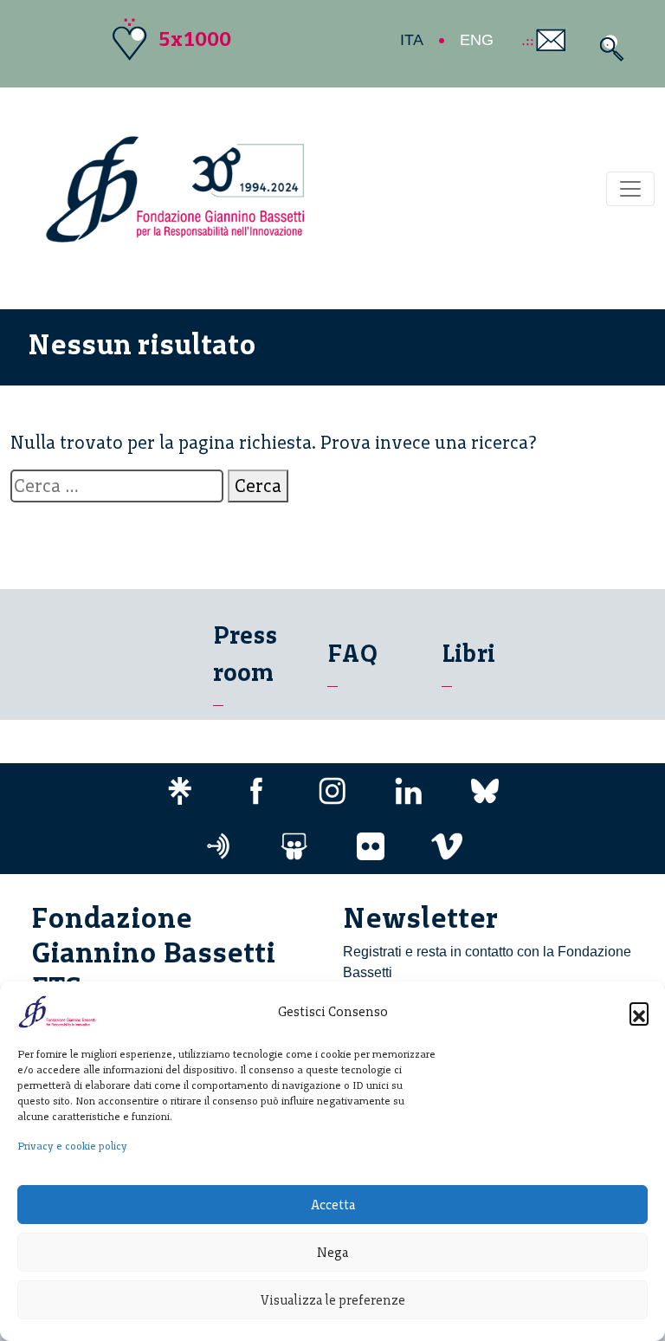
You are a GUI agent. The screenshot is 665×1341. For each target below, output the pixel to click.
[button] (639, 1011)
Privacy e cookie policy (72, 1146)
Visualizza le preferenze (333, 1300)
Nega (332, 1252)
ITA (411, 40)
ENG (477, 40)
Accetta (333, 1205)
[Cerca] (607, 48)
